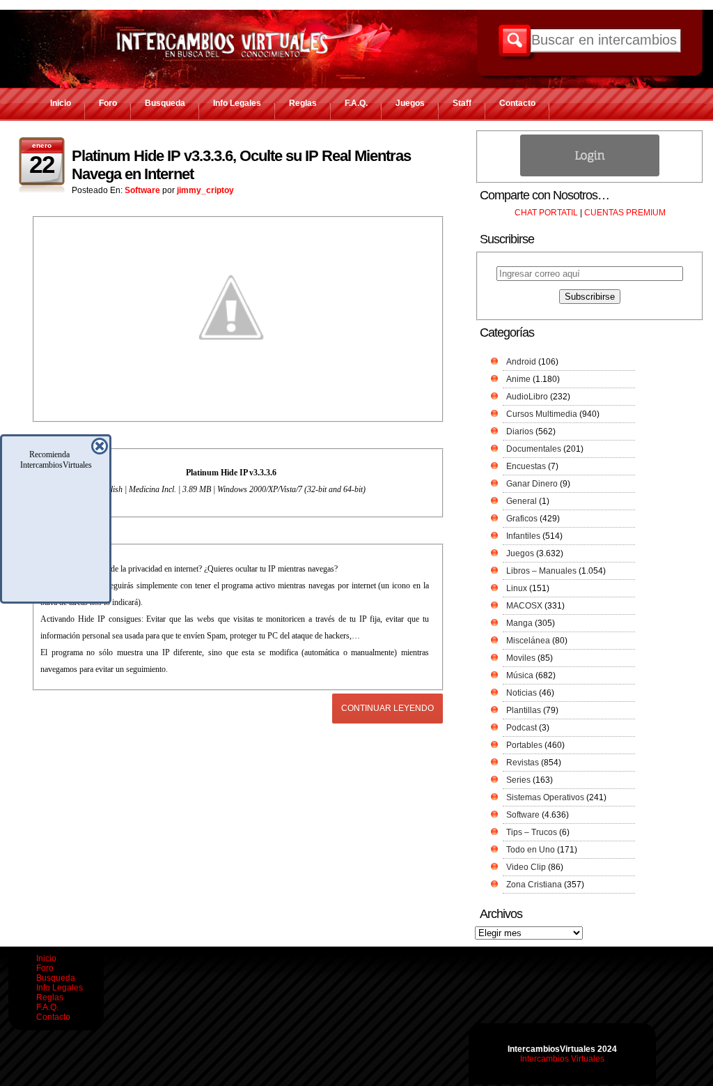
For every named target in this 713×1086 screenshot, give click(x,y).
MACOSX (524, 606)
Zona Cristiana (534, 884)
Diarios (519, 431)
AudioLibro (527, 396)
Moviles (520, 658)
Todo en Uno (530, 850)
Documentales (533, 449)
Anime (518, 379)
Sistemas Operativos (545, 797)
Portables (524, 745)
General (521, 501)
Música (519, 675)
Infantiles (523, 536)
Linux (516, 588)
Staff (462, 103)
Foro (108, 103)
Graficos (522, 518)
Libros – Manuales (541, 571)
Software (142, 190)
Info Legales (237, 103)
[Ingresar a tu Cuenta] (589, 173)
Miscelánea (528, 640)
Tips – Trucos (531, 832)
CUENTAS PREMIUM (625, 212)
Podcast (521, 728)
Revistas (522, 762)
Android (521, 362)
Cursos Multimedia (541, 414)
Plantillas (523, 710)
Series (518, 780)
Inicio (60, 103)
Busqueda (165, 103)
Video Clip (526, 867)
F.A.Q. (356, 103)
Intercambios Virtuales (562, 1059)
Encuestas (526, 466)
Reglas (303, 103)
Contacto (517, 103)
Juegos (410, 103)
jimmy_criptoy (205, 190)
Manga (519, 623)
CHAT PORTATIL (546, 212)
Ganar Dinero (532, 484)
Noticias (521, 693)
